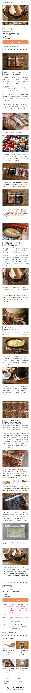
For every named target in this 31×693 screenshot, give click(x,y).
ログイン (6, 683)
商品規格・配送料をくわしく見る (11, 46)
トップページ (7, 678)
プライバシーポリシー (22, 681)
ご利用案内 (19, 678)
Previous (1, 24)
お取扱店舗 (6, 681)
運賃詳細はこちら (17, 628)
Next (30, 24)
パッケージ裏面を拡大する (11, 632)
